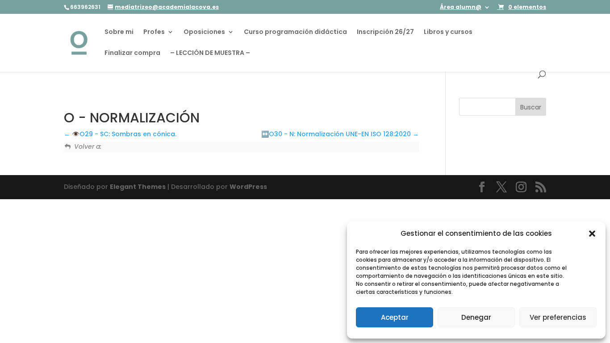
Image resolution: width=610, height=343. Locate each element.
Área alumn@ (460, 7)
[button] (592, 233)
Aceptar (395, 317)
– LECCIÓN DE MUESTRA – (210, 53)
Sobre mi (119, 32)
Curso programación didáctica (295, 32)
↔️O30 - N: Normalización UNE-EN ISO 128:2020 (337, 134)
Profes (154, 32)
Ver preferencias (558, 317)
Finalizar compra (132, 53)
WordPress (248, 186)
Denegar (476, 317)
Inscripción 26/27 (385, 32)
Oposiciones (204, 32)
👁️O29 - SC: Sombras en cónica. (123, 134)
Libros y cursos (448, 32)
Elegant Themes (138, 186)
